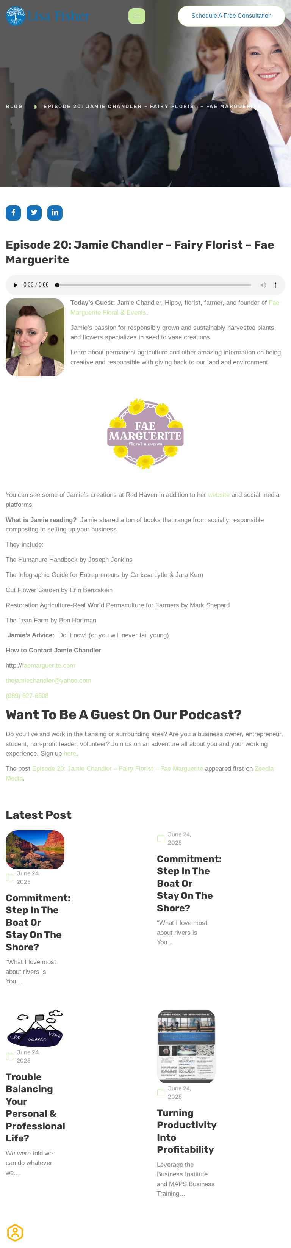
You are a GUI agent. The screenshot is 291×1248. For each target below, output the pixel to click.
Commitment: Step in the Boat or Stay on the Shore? (38, 922)
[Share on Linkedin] (55, 213)
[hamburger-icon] (137, 16)
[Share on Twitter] (34, 213)
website (219, 495)
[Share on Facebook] (13, 213)
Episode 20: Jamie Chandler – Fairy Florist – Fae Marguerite (117, 768)
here (70, 753)
